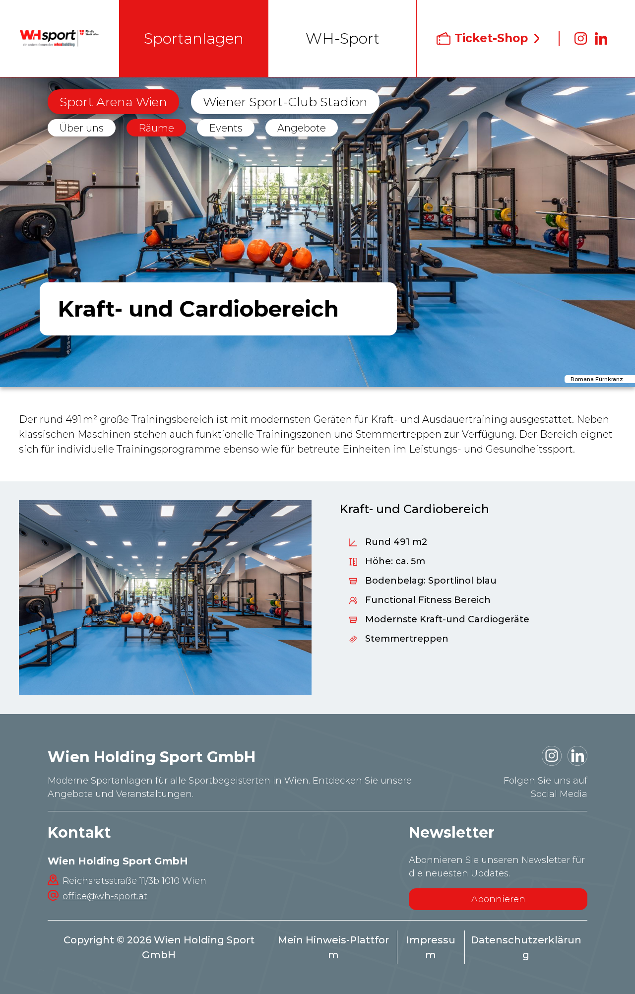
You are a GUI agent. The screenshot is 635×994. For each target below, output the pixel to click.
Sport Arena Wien (113, 101)
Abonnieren (498, 899)
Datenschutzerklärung (526, 947)
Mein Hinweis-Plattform (333, 947)
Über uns (82, 128)
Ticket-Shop (491, 38)
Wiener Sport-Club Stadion (285, 101)
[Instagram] (580, 38)
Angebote (301, 128)
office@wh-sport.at (105, 896)
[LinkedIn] (601, 38)
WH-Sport (343, 38)
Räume (156, 128)
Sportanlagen (194, 38)
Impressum (430, 947)
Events (226, 128)
